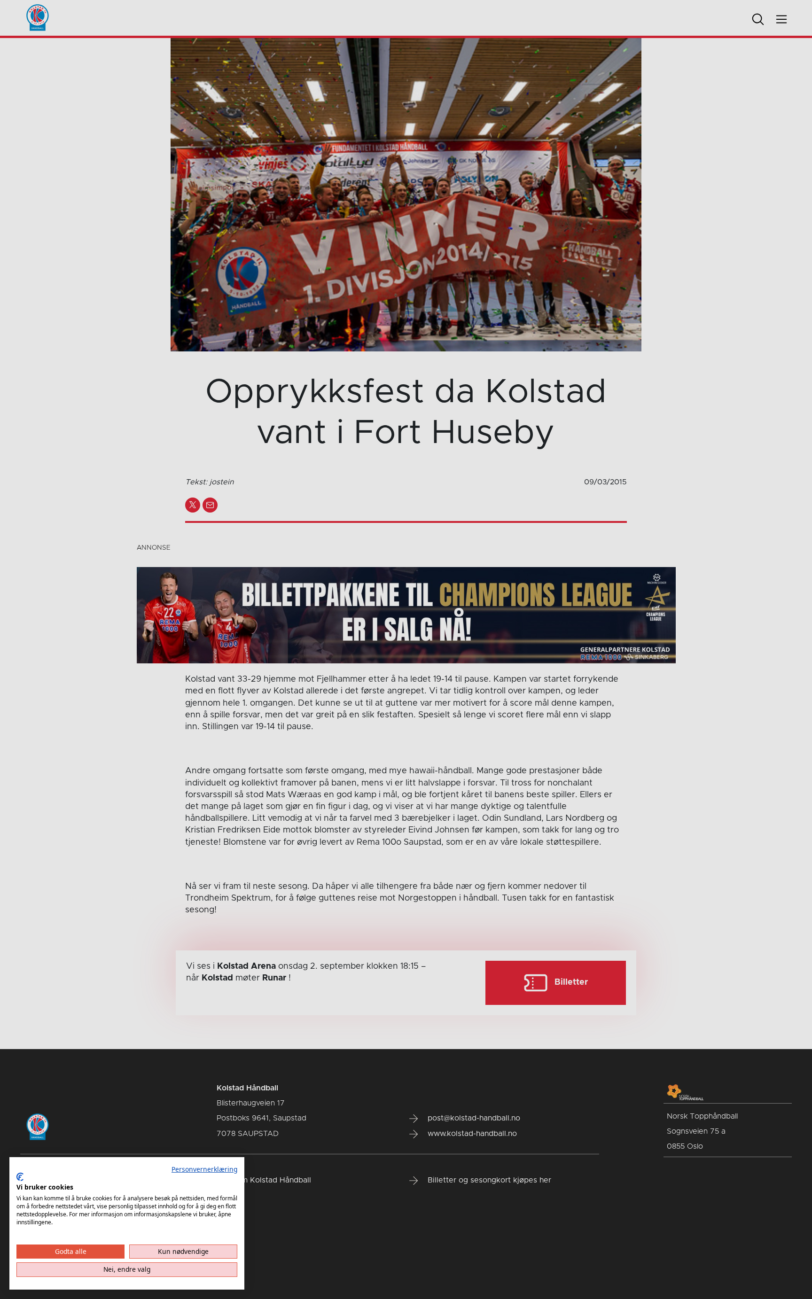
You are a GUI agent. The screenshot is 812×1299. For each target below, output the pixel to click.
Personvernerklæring (204, 1169)
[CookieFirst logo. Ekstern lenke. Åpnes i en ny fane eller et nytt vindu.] (19, 1177)
